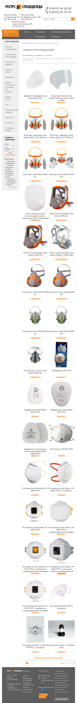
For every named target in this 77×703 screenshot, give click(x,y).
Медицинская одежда (11, 111)
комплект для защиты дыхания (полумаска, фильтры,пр (9, 169)
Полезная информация (61, 32)
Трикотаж (9, 123)
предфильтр (11, 181)
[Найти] (72, 18)
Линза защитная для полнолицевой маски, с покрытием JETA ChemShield (35, 216)
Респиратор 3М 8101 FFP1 (61, 449)
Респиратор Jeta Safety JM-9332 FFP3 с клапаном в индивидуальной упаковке (35, 608)
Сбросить (13, 187)
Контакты (55, 37)
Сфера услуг (8, 98)
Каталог (32, 43)
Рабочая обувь (9, 71)
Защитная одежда (9, 63)
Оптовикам (40, 32)
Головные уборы (9, 129)
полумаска (10, 179)
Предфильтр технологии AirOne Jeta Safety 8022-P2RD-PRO (35, 451)
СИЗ (7, 105)
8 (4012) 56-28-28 (60, 8)
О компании (40, 37)
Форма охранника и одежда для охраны (10, 87)
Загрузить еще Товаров (47, 658)
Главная (25, 43)
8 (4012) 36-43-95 (60, 12)
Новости (26, 687)
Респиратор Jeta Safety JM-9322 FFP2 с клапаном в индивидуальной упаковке (35, 569)
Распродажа (12, 42)
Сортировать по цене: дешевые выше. (37, 58)
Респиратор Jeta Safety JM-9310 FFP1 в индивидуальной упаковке (61, 530)
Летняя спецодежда (10, 48)
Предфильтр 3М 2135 (61, 371)
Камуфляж (10, 77)
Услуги (27, 32)
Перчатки (9, 117)
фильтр (9, 185)
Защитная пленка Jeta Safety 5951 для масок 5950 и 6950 (61, 98)
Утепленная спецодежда (10, 56)
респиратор (11, 183)
